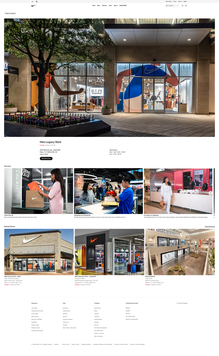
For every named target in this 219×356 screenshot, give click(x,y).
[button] (39, 258)
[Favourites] (182, 5)
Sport (115, 5)
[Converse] (37, 2)
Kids (110, 5)
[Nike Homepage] (34, 5)
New (93, 5)
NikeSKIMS (123, 5)
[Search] (166, 5)
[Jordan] (32, 2)
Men (98, 5)
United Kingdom (183, 303)
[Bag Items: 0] (186, 5)
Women (104, 5)
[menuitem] (176, 2)
